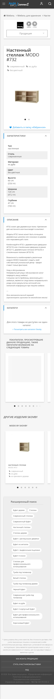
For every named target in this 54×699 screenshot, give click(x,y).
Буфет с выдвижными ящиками (26, 550)
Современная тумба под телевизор (23, 596)
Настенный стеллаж (21, 527)
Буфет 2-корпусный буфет (24, 609)
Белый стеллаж (19, 578)
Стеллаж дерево (20, 533)
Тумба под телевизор (22, 572)
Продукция (25, 33)
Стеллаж (33, 510)
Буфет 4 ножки (19, 556)
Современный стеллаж (23, 516)
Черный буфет (19, 589)
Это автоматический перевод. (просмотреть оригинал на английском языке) (26, 296)
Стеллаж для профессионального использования (21, 564)
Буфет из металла (20, 544)
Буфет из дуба (19, 603)
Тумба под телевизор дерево (25, 583)
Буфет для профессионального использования (26, 616)
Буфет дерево (19, 510)
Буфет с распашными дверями (26, 538)
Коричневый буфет (21, 623)
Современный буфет (22, 521)
